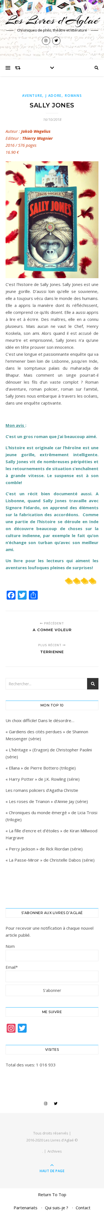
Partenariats (25, 1207)
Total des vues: (21, 1065)
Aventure (32, 95)
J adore (53, 95)
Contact (83, 1207)
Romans (73, 95)
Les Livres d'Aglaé (52, 20)
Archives (54, 1151)
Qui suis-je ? (56, 1207)
